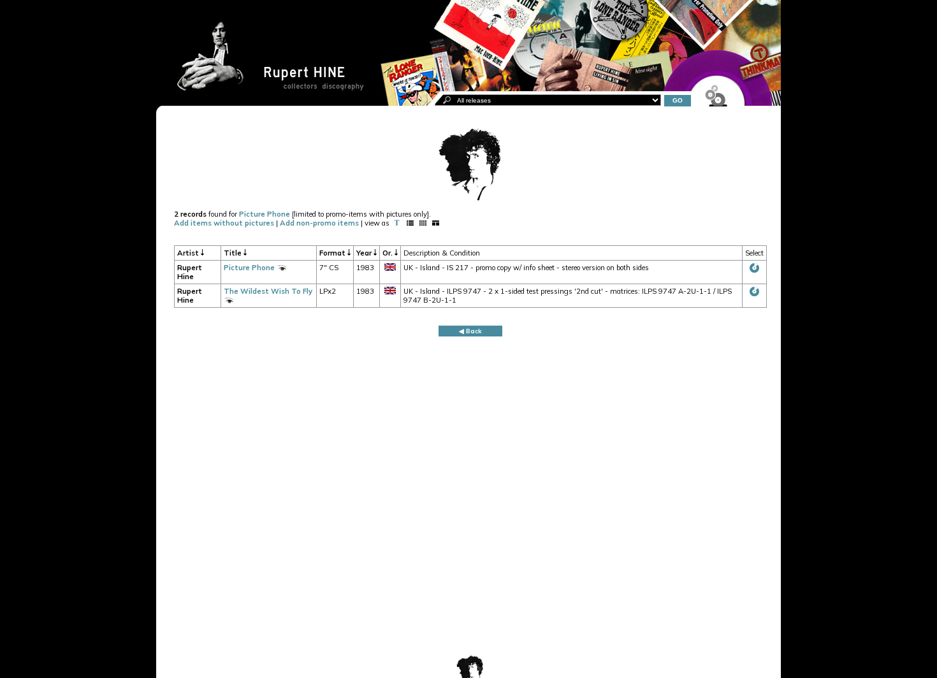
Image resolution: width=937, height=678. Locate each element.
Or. (388, 253)
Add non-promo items (319, 223)
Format (333, 253)
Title (233, 253)
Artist (189, 253)
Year (365, 253)
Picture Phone (264, 214)
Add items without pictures (224, 223)
